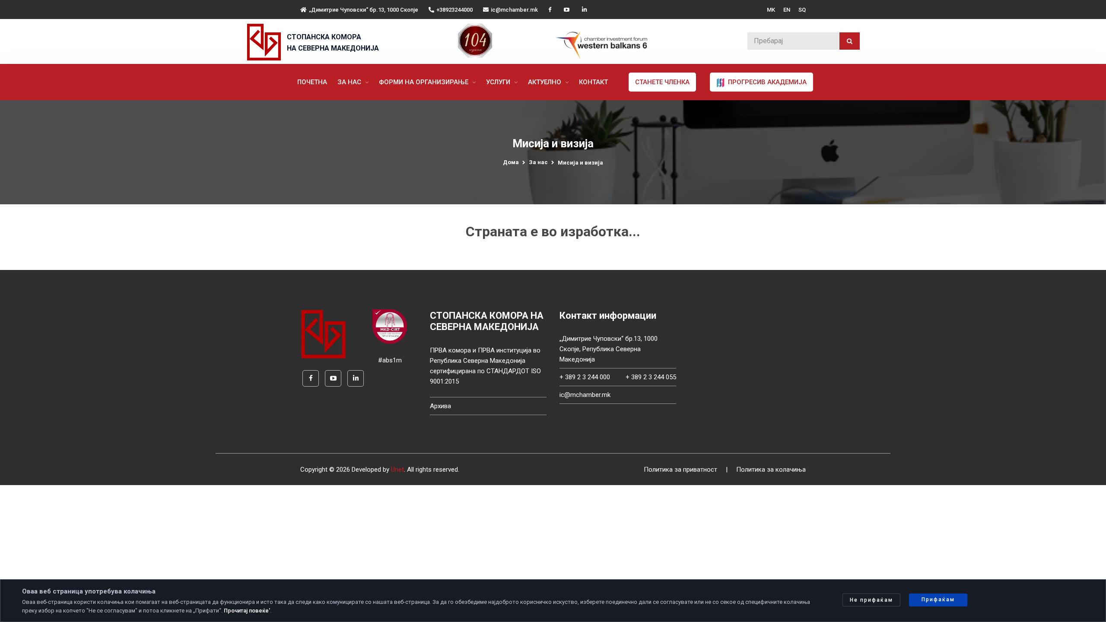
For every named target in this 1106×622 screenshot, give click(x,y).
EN (786, 9)
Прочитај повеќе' (247, 610)
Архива (440, 406)
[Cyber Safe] (389, 326)
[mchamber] (266, 42)
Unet (397, 469)
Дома (511, 162)
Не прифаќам (871, 600)
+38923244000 (454, 9)
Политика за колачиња (771, 469)
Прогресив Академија (766, 82)
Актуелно (545, 82)
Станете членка (662, 82)
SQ (802, 9)
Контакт (593, 82)
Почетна (312, 82)
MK (771, 9)
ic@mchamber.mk (514, 9)
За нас (350, 82)
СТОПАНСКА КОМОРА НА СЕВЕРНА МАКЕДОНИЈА (333, 42)
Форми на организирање (424, 82)
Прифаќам (938, 600)
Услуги (499, 82)
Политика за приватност (680, 469)
